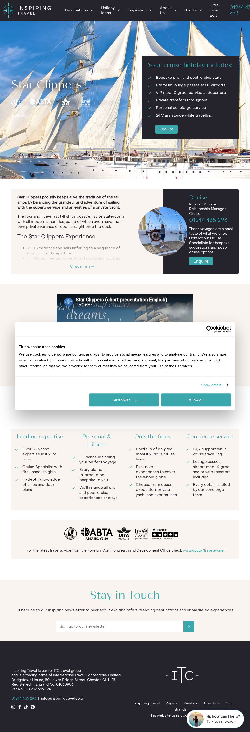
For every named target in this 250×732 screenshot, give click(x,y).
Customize (121, 400)
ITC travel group (67, 670)
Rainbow (191, 703)
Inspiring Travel (147, 703)
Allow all (196, 400)
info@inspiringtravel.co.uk (62, 698)
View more (80, 266)
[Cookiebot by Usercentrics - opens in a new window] (209, 329)
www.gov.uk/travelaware (203, 550)
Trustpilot (20, 115)
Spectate (212, 703)
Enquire (166, 129)
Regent (172, 703)
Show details (211, 385)
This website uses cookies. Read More (182, 715)
